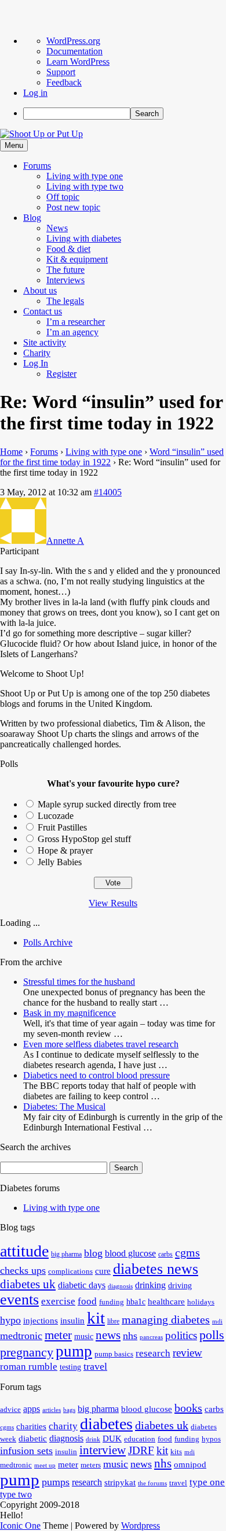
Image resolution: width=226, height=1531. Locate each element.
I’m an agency (72, 332)
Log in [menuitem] (35, 93)
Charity (36, 353)
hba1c (135, 1302)
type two (16, 1494)
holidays (200, 1302)
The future (65, 270)
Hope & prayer (65, 850)
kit (96, 1317)
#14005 (108, 492)
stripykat (120, 1482)
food (87, 1301)
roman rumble (28, 1366)
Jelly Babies (60, 862)
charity (63, 1426)
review (187, 1353)
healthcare (166, 1301)
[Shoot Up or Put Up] (41, 134)
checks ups (23, 1270)
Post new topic (73, 207)
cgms (187, 1252)
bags (69, 1410)
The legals (65, 301)
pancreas (151, 1337)
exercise (58, 1301)
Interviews (65, 280)
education (139, 1439)
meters (91, 1465)
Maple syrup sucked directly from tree (107, 804)
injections (40, 1320)
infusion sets (26, 1450)
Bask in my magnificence (69, 1013)
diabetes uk (28, 1284)
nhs (130, 1335)
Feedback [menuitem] (64, 82)
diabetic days (81, 1285)
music (83, 1336)
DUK (112, 1438)
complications (70, 1271)
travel (95, 1366)
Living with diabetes (83, 238)
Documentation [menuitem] (74, 51)
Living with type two (84, 186)
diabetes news (155, 1269)
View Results (113, 903)
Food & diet (68, 249)
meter (58, 1335)
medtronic (21, 1335)
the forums (152, 1483)
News (57, 228)
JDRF (141, 1450)
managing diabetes (166, 1320)
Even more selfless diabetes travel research (100, 1044)
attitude (24, 1251)
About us (40, 290)
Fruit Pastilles (62, 827)
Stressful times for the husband (79, 982)
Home (11, 452)
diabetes (106, 1424)
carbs (165, 1254)
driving (180, 1285)
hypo (10, 1320)
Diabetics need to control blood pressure (96, 1075)
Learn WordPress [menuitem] (78, 61)
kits (176, 1452)
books (188, 1408)
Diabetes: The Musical (64, 1106)
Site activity (44, 342)
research (153, 1353)
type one (207, 1482)
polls (211, 1335)
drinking (150, 1285)
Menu (14, 145)
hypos (211, 1439)
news (108, 1335)
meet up (45, 1465)
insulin (72, 1320)
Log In (35, 363)
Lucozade (56, 816)
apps (31, 1409)
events (19, 1299)
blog (93, 1253)
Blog (32, 218)
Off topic (62, 197)
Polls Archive (47, 942)
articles (51, 1410)
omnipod (190, 1464)
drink (93, 1439)
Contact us (42, 311)
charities (31, 1426)
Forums (37, 165)
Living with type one (84, 176)
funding (111, 1302)
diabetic (33, 1438)
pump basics (113, 1354)
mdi (217, 1321)
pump (74, 1351)
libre (113, 1321)
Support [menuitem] (60, 72)
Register (61, 374)
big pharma (66, 1254)
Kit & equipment (77, 259)
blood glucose (130, 1253)
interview (102, 1450)
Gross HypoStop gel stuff (84, 839)
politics (181, 1335)
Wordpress (140, 1525)
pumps (56, 1482)
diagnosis (120, 1286)
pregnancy (26, 1352)
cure (103, 1271)
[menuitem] (124, 113)
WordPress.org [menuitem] (73, 41)
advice (10, 1410)
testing (70, 1367)
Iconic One (20, 1525)
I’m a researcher (75, 322)
